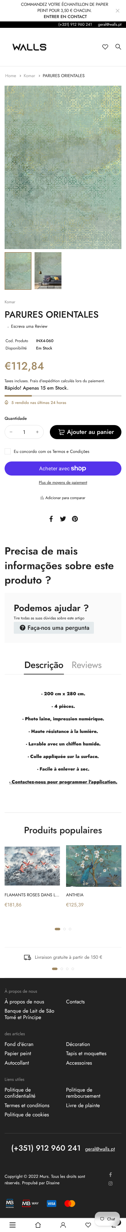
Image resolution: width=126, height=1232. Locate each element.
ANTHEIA (74, 895)
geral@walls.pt (109, 24)
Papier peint (18, 1053)
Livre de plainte (83, 1105)
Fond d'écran (19, 1044)
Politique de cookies (27, 1114)
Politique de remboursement (83, 1093)
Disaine (53, 1183)
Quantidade (16, 419)
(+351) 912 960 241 (75, 24)
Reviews (87, 665)
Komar (30, 76)
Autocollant (17, 1062)
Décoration (78, 1044)
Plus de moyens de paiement (63, 482)
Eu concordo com (51, 452)
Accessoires (79, 1062)
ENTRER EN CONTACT (65, 17)
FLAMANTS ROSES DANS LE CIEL (36, 895)
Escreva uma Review (29, 326)
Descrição (44, 665)
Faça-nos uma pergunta (57, 627)
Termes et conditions (27, 1105)
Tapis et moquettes (86, 1053)
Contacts (75, 1002)
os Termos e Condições (68, 452)
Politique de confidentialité (20, 1093)
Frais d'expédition (45, 381)
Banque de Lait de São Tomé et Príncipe (29, 1014)
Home (11, 76)
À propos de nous (24, 1002)
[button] (57, 929)
